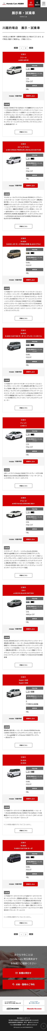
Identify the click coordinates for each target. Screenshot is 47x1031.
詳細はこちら (23, 132)
